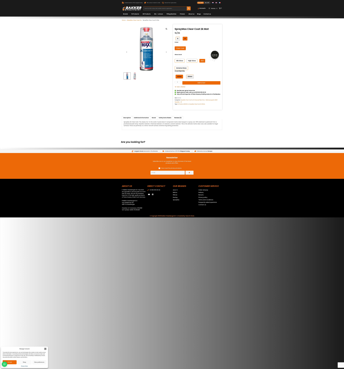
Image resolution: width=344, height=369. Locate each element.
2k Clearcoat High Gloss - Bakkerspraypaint (203, 100)
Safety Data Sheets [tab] (165, 118)
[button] (45, 349)
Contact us (207, 14)
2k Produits (180, 104)
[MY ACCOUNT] (202, 8)
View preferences (39, 362)
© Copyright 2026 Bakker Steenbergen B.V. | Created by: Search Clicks (172, 216)
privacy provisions (176, 168)
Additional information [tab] (141, 118)
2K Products (147, 14)
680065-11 (186, 104)
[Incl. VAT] (203, 3)
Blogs (199, 14)
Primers (182, 14)
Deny (24, 362)
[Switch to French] (219, 3)
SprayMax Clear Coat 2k (134, 20)
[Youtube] (149, 194)
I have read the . (171, 168)
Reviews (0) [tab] (177, 118)
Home (123, 20)
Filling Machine (171, 14)
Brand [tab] (154, 118)
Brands (125, 14)
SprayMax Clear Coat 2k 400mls (197, 104)
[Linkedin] (152, 194)
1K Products (135, 14)
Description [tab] (127, 118)
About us (191, 14)
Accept (10, 362)
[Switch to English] (216, 3)
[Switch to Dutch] (213, 3)
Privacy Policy (24, 366)
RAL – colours (158, 14)
